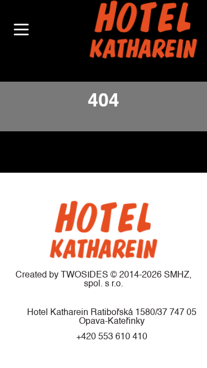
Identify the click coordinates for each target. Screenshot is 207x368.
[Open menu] (21, 29)
